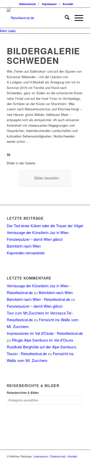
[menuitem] (28, 4)
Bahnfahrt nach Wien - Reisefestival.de (38, 299)
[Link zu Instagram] (79, 461)
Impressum (49, 4)
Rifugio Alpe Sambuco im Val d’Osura (42, 340)
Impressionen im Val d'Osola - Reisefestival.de (45, 333)
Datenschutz (27, 4)
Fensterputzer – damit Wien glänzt (34, 239)
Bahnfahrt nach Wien (24, 246)
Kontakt (68, 4)
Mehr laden (8, 30)
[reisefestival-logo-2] (37, 18)
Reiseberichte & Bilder (23, 393)
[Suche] (65, 18)
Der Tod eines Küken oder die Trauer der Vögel (45, 225)
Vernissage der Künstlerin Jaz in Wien (37, 232)
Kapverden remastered (25, 252)
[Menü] (76, 18)
